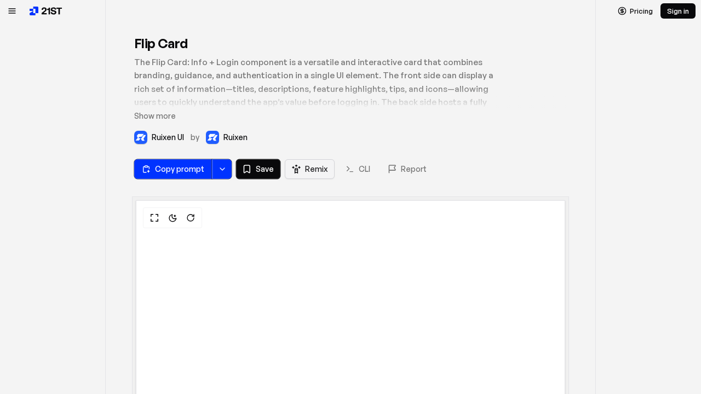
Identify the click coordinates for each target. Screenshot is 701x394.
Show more (155, 115)
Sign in (678, 11)
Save (265, 168)
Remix (316, 168)
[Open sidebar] (12, 11)
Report (414, 168)
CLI (364, 168)
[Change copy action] (222, 169)
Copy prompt (179, 168)
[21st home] (46, 11)
